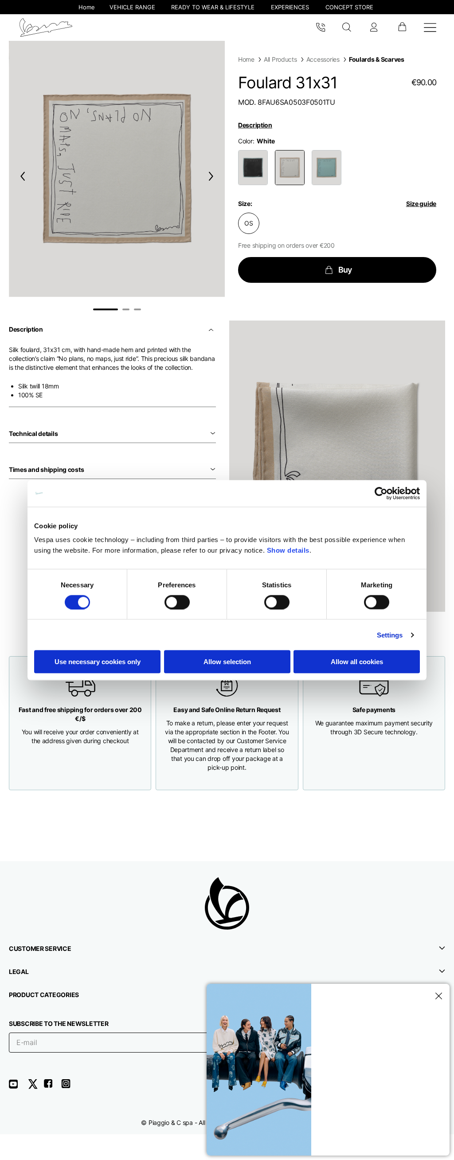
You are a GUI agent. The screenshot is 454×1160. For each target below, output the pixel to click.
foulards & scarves (376, 59)
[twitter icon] (35, 1087)
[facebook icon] (52, 1087)
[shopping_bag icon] (401, 27)
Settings (390, 634)
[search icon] (347, 27)
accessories (323, 59)
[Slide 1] (105, 309)
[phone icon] (320, 27)
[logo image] (46, 27)
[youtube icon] (18, 1087)
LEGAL (19, 971)
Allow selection (227, 661)
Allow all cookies (357, 661)
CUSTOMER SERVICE (40, 948)
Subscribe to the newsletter (58, 1023)
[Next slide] (213, 176)
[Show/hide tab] (212, 329)
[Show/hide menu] (430, 27)
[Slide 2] (125, 309)
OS (248, 223)
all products (280, 59)
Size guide (421, 203)
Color (245, 141)
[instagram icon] (69, 1087)
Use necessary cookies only (98, 661)
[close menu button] (437, 996)
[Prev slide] (21, 176)
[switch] (177, 602)
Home (246, 59)
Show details (288, 550)
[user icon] (373, 27)
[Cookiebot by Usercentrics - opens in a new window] (381, 493)
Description (255, 125)
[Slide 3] (137, 309)
